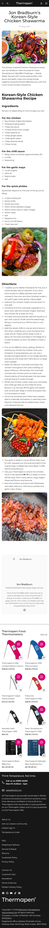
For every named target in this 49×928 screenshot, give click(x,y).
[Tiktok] (15, 893)
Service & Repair (9, 849)
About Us (6, 819)
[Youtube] (11, 893)
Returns (5, 853)
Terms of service (9, 883)
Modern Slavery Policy (12, 887)
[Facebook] (3, 893)
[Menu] (2, 3)
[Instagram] (24, 610)
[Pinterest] (19, 893)
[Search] (7, 3)
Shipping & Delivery (11, 845)
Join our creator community (14, 824)
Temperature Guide (11, 832)
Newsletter (7, 879)
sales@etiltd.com (14, 790)
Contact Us (7, 870)
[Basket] (46, 3)
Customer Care (8, 874)
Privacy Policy (8, 862)
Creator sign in (8, 828)
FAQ (4, 841)
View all (43, 635)
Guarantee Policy (9, 858)
